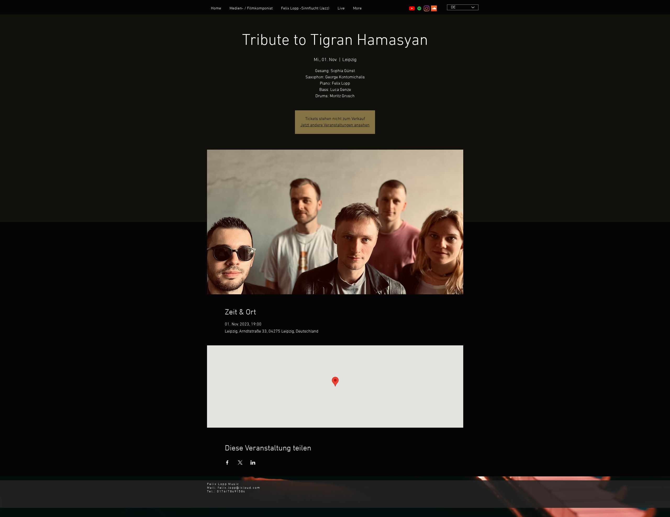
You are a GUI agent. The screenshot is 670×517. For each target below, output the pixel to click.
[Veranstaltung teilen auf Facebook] (227, 462)
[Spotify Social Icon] (419, 8)
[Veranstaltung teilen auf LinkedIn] (252, 462)
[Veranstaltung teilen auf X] (240, 462)
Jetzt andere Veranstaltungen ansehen (335, 125)
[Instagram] (426, 8)
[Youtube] (412, 8)
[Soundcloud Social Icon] (434, 8)
